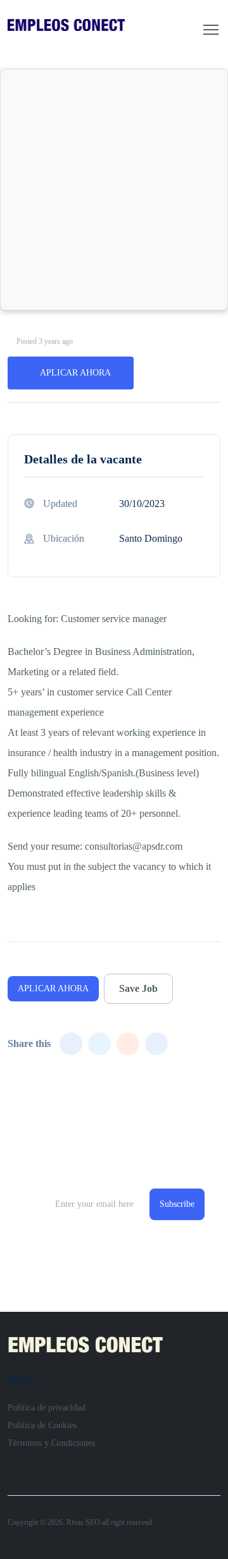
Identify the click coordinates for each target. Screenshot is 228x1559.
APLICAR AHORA (75, 372)
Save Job (138, 988)
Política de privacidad (47, 1407)
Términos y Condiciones (51, 1443)
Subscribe (177, 1204)
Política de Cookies (42, 1425)
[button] (210, 29)
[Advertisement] (114, 189)
